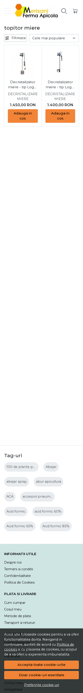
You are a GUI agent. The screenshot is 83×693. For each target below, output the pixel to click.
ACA (9, 496)
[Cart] (75, 11)
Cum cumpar (14, 603)
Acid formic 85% (55, 526)
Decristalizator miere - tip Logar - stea (22, 85)
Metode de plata (17, 616)
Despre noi (13, 562)
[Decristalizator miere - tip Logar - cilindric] (60, 64)
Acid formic (15, 511)
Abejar (51, 467)
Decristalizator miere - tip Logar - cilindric (60, 85)
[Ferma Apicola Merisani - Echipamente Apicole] (34, 11)
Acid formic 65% (19, 526)
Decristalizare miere (23, 96)
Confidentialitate (17, 576)
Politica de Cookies (19, 582)
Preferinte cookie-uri (41, 685)
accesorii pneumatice (40, 496)
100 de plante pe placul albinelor (34, 467)
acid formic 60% (48, 511)
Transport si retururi (19, 623)
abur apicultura (48, 481)
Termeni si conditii (18, 569)
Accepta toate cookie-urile (41, 664)
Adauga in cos (23, 116)
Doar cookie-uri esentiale (41, 675)
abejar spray (16, 481)
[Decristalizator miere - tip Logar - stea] (23, 64)
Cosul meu (12, 609)
